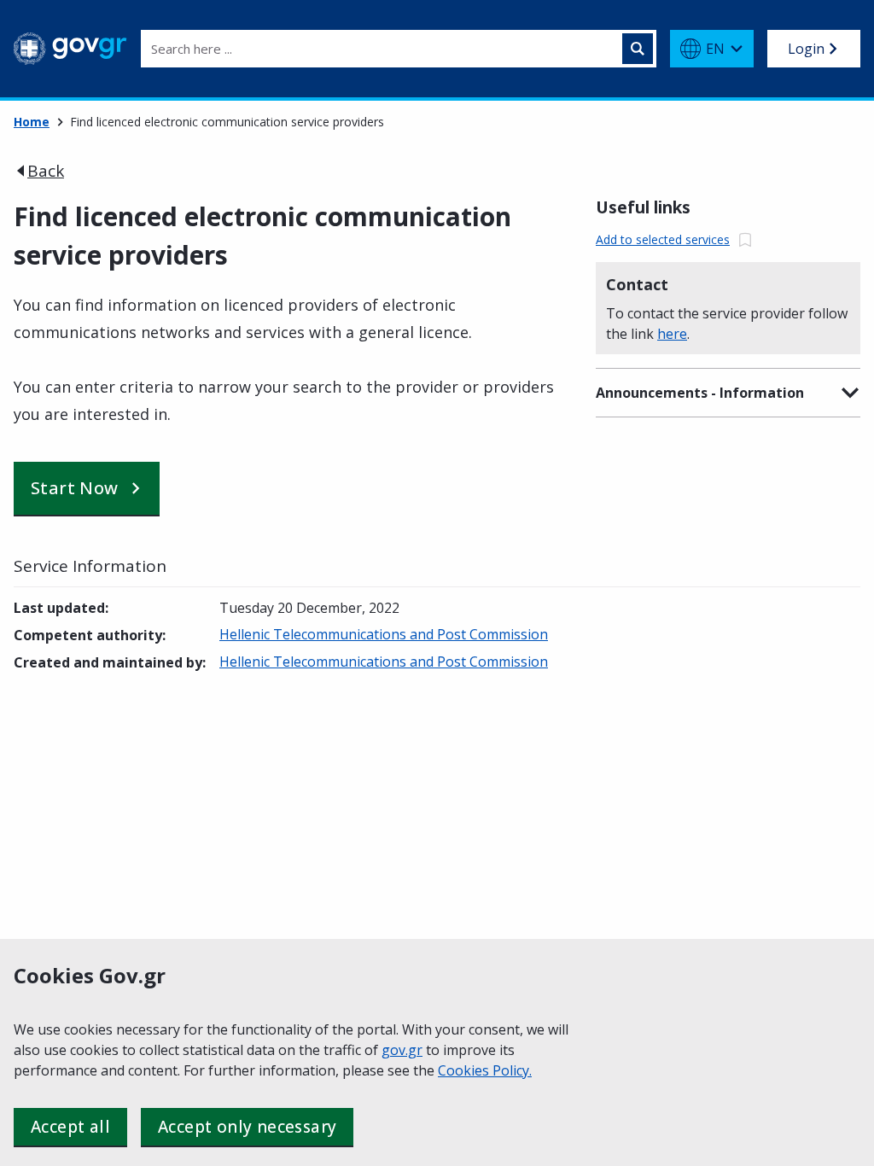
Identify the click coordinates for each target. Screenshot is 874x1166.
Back (45, 171)
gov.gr (402, 1050)
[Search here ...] (637, 48)
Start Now (75, 487)
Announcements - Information (700, 392)
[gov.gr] (70, 48)
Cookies (465, 1070)
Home (32, 122)
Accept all (70, 1127)
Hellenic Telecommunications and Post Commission (383, 634)
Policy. (512, 1070)
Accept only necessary (247, 1127)
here (672, 333)
